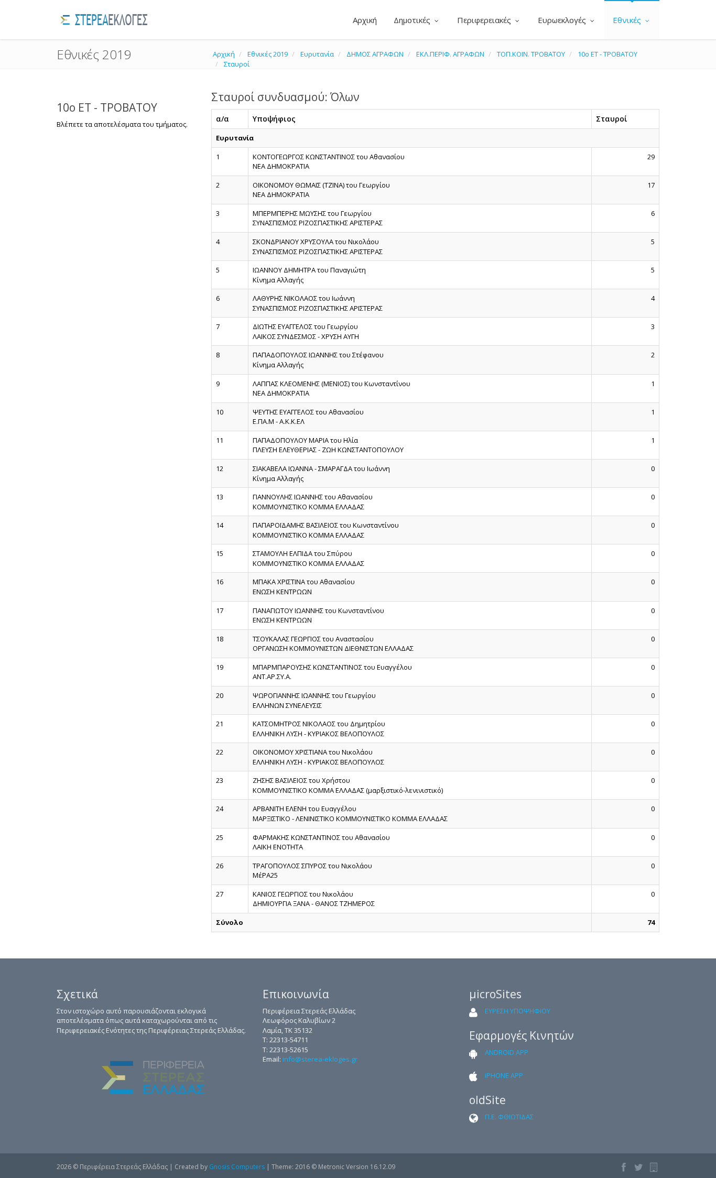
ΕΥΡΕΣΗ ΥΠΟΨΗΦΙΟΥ (517, 1011)
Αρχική (364, 20)
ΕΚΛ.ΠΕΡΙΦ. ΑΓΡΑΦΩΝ (450, 54)
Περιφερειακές (485, 20)
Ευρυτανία (317, 54)
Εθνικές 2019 (267, 54)
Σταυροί (236, 64)
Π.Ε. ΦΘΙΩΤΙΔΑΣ (509, 1116)
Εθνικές (628, 20)
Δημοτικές (413, 20)
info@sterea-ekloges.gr (320, 1059)
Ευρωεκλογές (563, 20)
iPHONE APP (504, 1075)
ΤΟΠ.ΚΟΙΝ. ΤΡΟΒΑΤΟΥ (531, 54)
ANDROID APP (506, 1052)
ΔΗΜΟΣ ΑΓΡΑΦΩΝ (375, 54)
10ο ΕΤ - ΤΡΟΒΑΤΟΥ (607, 54)
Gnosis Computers (237, 1166)
